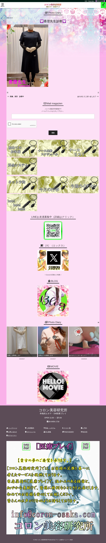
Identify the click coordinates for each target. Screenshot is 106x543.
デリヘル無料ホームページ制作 (64, 540)
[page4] (22, 148)
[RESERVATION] (22, 184)
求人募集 (48, 432)
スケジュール (31, 432)
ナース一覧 (67, 428)
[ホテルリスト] (22, 202)
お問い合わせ (12, 432)
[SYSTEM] (22, 166)
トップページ (12, 428)
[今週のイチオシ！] (83, 184)
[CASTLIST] (83, 148)
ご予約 (85, 428)
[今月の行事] (52, 184)
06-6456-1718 (54, 422)
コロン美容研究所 (53, 4)
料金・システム (50, 428)
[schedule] (52, 148)
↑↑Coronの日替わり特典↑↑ (53, 275)
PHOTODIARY (69, 432)
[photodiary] (98, 322)
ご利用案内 (30, 428)
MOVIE (85, 432)
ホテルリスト (12, 435)
